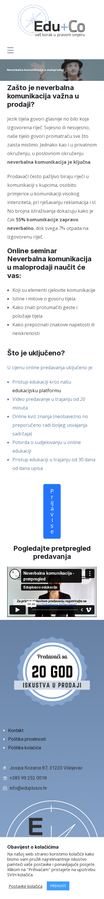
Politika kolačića (24, 748)
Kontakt (16, 730)
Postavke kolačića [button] (25, 886)
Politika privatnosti (27, 739)
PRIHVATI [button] (58, 885)
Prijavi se (52, 511)
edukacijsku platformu (36, 390)
